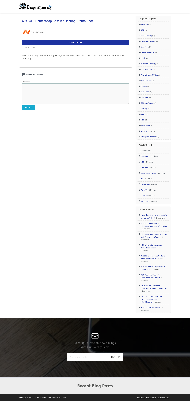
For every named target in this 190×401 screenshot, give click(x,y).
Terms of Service (163, 397)
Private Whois (146, 80)
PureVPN (144, 190)
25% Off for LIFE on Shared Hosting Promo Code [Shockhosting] (151, 299)
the (142, 179)
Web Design (145, 125)
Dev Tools (145, 47)
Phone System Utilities (149, 75)
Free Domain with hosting (150, 307)
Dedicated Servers (148, 41)
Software (144, 97)
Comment (26, 82)
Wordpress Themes (148, 137)
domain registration (148, 173)
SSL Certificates (147, 103)
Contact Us (141, 397)
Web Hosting (146, 131)
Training (144, 108)
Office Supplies (147, 69)
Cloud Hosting (146, 35)
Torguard (144, 156)
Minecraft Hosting (148, 64)
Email (143, 58)
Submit (28, 108)
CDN (143, 30)
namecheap (145, 184)
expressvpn (145, 201)
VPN (143, 114)
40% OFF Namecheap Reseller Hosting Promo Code (58, 21)
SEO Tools (145, 92)
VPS (142, 120)
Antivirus (144, 24)
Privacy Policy (151, 397)
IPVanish (144, 195)
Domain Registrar (147, 52)
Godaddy (144, 167)
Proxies (144, 86)
